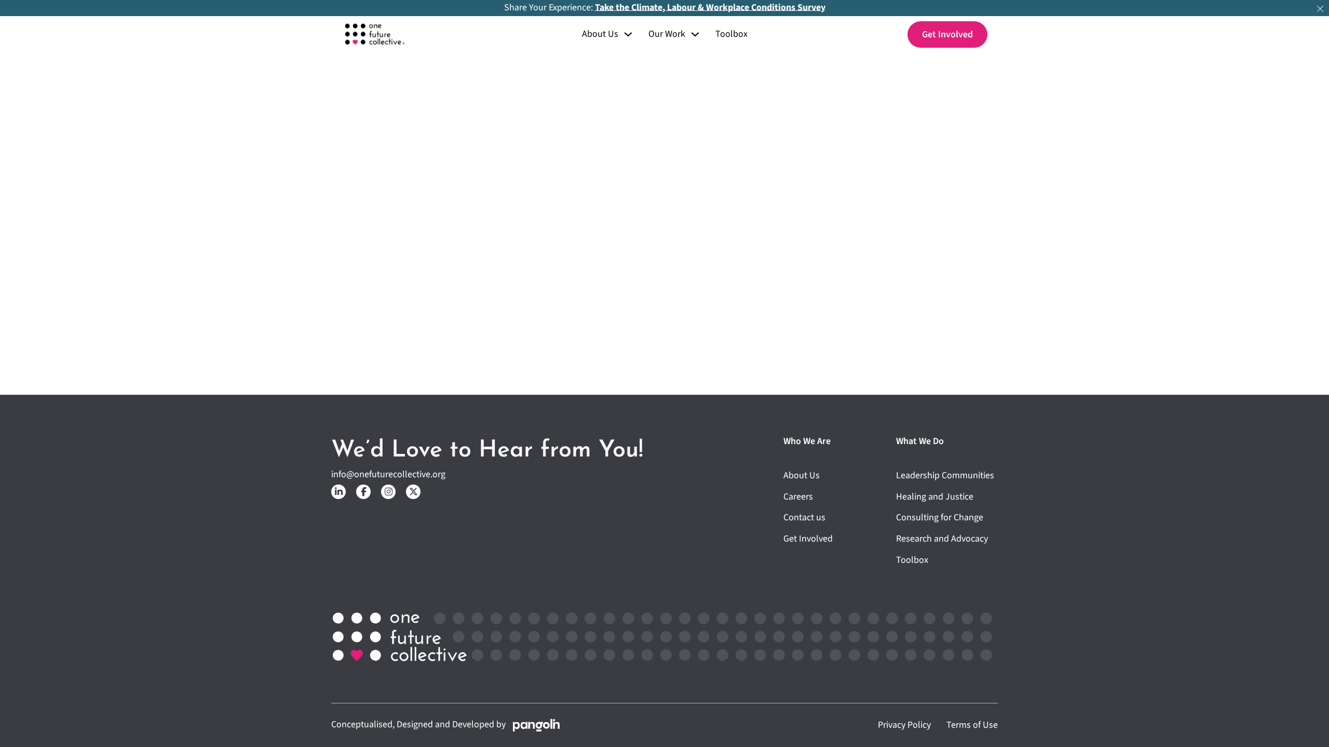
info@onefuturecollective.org (388, 474)
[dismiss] (1320, 9)
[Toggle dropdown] (628, 34)
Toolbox (731, 34)
